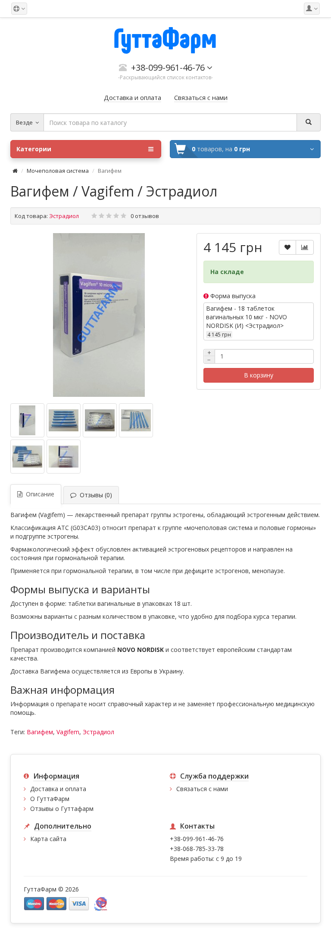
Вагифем (40, 732)
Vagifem (67, 732)
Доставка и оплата (58, 789)
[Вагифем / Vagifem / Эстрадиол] (99, 315)
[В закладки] (287, 247)
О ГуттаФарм (49, 799)
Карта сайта (48, 839)
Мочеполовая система (58, 171)
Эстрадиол (98, 732)
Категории (33, 149)
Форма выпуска (232, 296)
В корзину (258, 375)
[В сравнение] (305, 247)
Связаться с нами (202, 789)
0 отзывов (145, 216)
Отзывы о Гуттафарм (62, 808)
